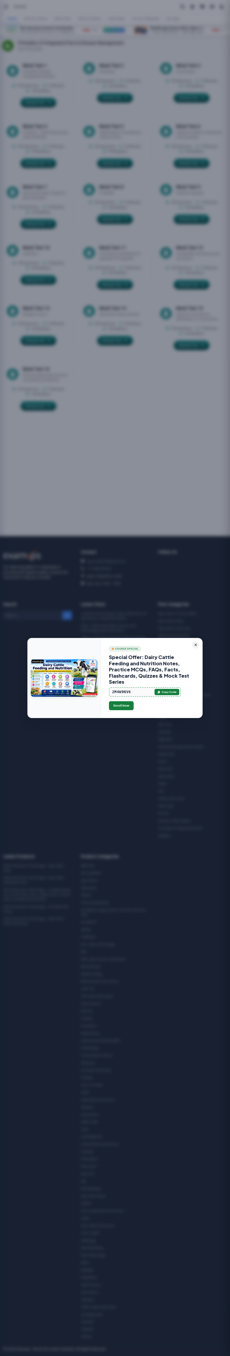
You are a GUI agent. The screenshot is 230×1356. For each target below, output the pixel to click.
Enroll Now (121, 705)
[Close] (195, 645)
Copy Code (169, 691)
